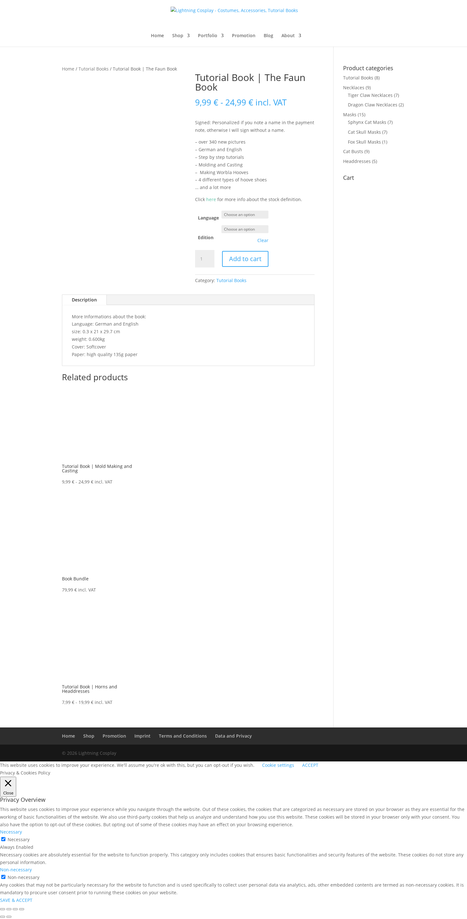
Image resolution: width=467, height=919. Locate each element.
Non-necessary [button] (16, 870)
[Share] (15, 909)
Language (208, 218)
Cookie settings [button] (278, 765)
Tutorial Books (93, 69)
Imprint (142, 736)
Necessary (19, 839)
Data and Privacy (233, 736)
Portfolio (207, 35)
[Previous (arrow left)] (2, 917)
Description (84, 300)
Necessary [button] (11, 832)
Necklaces (353, 87)
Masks (349, 114)
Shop (177, 35)
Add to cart (245, 258)
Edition (205, 237)
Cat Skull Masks (364, 132)
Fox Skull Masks (364, 142)
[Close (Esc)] (21, 909)
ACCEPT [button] (310, 765)
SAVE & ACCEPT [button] (16, 900)
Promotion (243, 35)
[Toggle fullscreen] (8, 909)
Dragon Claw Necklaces (372, 105)
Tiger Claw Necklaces (370, 95)
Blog (268, 35)
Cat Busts (353, 151)
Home (157, 35)
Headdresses (357, 161)
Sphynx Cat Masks (367, 122)
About (288, 35)
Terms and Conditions (183, 736)
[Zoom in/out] (2, 909)
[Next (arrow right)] (8, 917)
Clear (262, 240)
